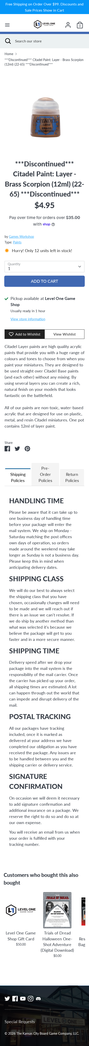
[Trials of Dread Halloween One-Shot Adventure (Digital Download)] (57, 910)
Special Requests (20, 1021)
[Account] (68, 23)
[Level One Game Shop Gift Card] (21, 910)
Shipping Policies (18, 477)
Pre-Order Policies (45, 474)
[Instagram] (30, 998)
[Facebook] (15, 998)
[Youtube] (23, 998)
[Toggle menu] (7, 24)
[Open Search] (7, 41)
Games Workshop (21, 236)
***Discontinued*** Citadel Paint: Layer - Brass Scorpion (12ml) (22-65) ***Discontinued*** (44, 62)
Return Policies (72, 477)
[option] (44, 111)
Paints (17, 242)
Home (9, 54)
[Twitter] (7, 998)
